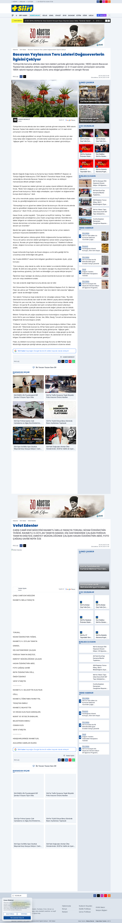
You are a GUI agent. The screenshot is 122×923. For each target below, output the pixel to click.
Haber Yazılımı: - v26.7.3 (94, 921)
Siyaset (58, 15)
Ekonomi (71, 15)
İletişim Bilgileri (101, 910)
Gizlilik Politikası (85, 909)
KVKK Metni (100, 907)
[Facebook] (98, 1)
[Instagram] (103, 1)
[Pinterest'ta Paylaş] (70, 361)
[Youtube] (106, 1)
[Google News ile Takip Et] (70, 120)
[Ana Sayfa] (16, 15)
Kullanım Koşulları (85, 906)
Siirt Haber (23, 15)
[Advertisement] (44, 158)
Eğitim (78, 15)
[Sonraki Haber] (109, 21)
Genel (51, 15)
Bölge (45, 15)
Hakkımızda (66, 906)
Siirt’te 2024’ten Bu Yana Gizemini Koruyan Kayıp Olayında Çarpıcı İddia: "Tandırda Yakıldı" (58, 21)
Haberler (15, 49)
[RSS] (109, 1)
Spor (64, 15)
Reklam (22, 1)
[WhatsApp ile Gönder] (73, 361)
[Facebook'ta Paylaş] (21, 76)
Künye (15, 1)
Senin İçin (103, 15)
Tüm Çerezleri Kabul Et (17, 918)
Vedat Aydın (22, 589)
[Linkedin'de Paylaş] (66, 361)
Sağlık (91, 15)
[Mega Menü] (12, 15)
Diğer (85, 15)
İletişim (30, 1)
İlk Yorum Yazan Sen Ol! (46, 367)
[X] (100, 1)
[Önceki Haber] (106, 21)
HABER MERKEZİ (24, 120)
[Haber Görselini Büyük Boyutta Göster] (44, 98)
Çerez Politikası (85, 912)
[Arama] (109, 15)
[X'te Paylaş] (24, 76)
